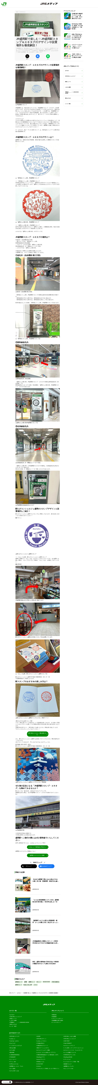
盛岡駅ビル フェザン (69, 1066)
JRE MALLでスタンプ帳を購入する (37, 734)
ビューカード (13, 1059)
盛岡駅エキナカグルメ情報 (37, 855)
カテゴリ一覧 (13, 1010)
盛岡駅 (25, 981)
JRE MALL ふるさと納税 (70, 1036)
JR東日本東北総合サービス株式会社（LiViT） (48, 1054)
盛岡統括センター (19, 981)
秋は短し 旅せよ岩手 (28, 984)
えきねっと (12, 1038)
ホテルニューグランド (69, 1045)
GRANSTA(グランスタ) (69, 1054)
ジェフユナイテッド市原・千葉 (71, 1061)
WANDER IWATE (46, 981)
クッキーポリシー (56, 1022)
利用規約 (54, 1016)
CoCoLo (39, 1066)
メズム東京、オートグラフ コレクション (74, 1047)
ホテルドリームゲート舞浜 (43, 1050)
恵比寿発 (12, 1052)
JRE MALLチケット (41, 1038)
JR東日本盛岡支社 (55, 981)
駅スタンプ (39, 981)
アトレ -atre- (13, 1061)
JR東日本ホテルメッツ (42, 1045)
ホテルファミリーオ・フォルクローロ (73, 1050)
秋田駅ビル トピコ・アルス (16, 1066)
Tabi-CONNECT (68, 1043)
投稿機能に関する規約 (57, 1020)
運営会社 (54, 1014)
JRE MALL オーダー (15, 1036)
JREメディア (12, 992)
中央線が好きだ (40, 1043)
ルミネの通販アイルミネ (70, 1052)
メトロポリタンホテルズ (16, 1045)
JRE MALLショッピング (70, 1038)
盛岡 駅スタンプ (18, 984)
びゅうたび (12, 1043)
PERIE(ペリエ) (40, 1061)
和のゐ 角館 (13, 1047)
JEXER (38, 1036)
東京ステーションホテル (43, 1047)
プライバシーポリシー (57, 1018)
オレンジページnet (68, 1068)
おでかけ (35, 984)
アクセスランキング (69, 11)
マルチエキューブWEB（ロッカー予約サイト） (48, 1068)
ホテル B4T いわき (14, 1070)
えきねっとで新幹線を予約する (37, 847)
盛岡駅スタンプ (32, 981)
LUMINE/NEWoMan (15, 1054)
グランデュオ (67, 1059)
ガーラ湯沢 (12, 1068)
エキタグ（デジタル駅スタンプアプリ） (46, 1052)
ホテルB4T (12, 1050)
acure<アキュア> (41, 1059)
